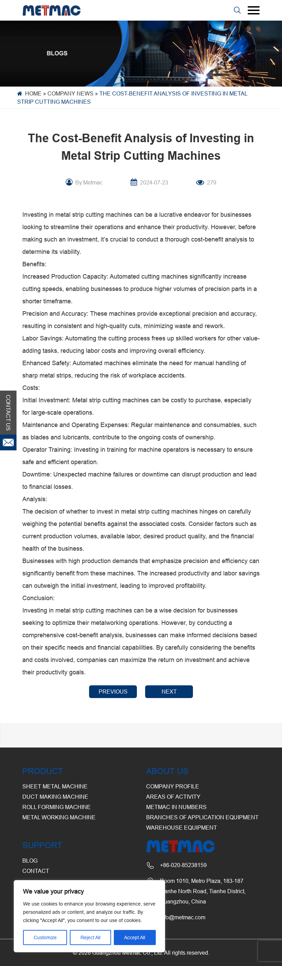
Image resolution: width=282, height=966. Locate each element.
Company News (70, 93)
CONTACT (35, 871)
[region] (89, 916)
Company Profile (172, 786)
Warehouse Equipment (181, 827)
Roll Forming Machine (56, 807)
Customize (45, 937)
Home (33, 93)
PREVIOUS (113, 691)
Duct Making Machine (55, 797)
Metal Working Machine (59, 817)
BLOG (29, 860)
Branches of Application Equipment (202, 817)
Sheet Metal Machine (55, 786)
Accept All (134, 937)
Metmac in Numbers (176, 807)
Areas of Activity (173, 797)
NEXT (169, 691)
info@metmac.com (182, 917)
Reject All (90, 937)
